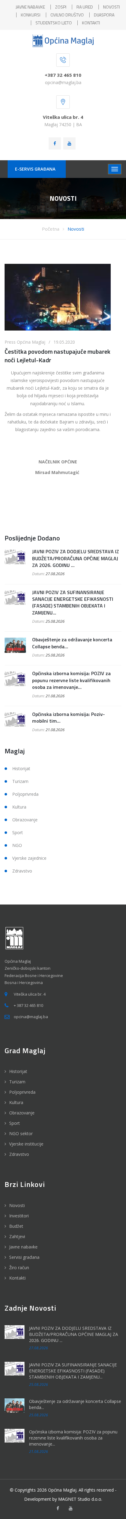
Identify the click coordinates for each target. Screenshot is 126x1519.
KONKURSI (30, 15)
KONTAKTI (91, 22)
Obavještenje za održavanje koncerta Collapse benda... (72, 643)
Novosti (76, 229)
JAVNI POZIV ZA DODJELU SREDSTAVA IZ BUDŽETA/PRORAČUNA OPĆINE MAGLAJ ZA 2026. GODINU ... (75, 558)
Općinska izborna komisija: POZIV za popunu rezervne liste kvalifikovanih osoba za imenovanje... (71, 680)
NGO (17, 845)
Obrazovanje (25, 820)
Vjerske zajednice (29, 858)
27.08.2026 (55, 573)
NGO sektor (21, 1133)
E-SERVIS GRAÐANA (35, 169)
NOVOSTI (111, 7)
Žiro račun (19, 1267)
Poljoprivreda (25, 794)
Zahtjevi (17, 1236)
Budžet (16, 1226)
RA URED (84, 7)
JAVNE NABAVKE (30, 7)
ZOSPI (60, 7)
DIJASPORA (104, 15)
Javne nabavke (23, 1247)
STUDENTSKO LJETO (53, 22)
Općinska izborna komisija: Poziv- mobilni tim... (68, 717)
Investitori (19, 1216)
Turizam (20, 781)
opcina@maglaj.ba (63, 82)
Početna (50, 229)
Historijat (21, 768)
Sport (17, 832)
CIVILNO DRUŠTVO (67, 15)
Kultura (19, 807)
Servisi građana (24, 1257)
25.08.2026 (55, 621)
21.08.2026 (55, 696)
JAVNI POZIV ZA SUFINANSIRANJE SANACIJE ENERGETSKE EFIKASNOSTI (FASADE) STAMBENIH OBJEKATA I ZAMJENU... (72, 602)
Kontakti (17, 1278)
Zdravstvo (22, 871)
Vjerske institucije (26, 1144)
